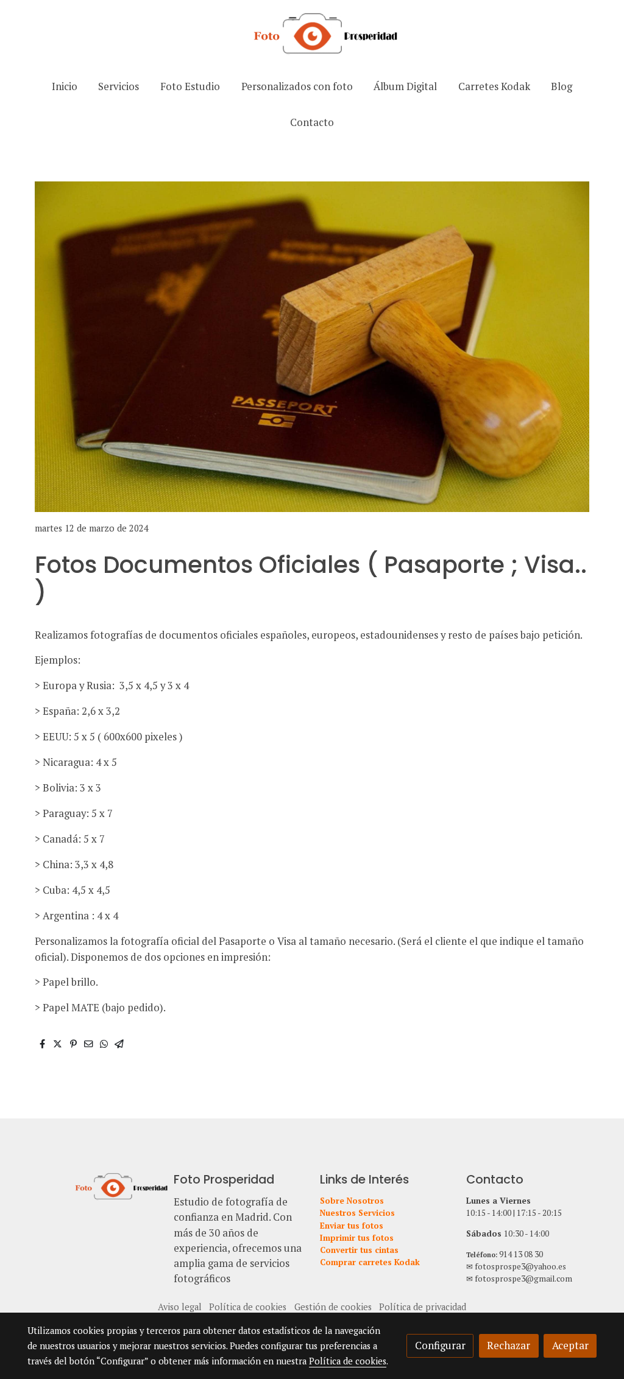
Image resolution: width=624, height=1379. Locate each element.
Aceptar (570, 1345)
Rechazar (508, 1345)
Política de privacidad (422, 1307)
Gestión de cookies (333, 1307)
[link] (312, 34)
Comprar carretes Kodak (370, 1262)
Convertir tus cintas (359, 1249)
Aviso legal (180, 1307)
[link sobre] (93, 1185)
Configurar (440, 1345)
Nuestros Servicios (357, 1212)
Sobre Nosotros (352, 1200)
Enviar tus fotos (351, 1225)
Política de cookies (247, 1307)
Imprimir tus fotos (357, 1237)
